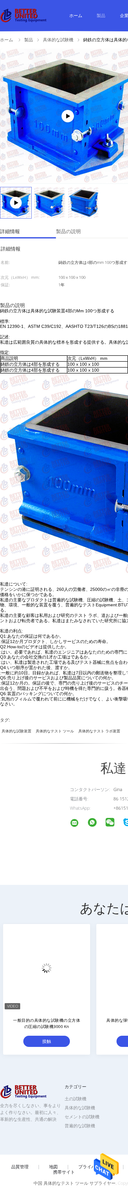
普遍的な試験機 (80, 1126)
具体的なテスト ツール (55, 731)
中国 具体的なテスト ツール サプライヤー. (76, 1183)
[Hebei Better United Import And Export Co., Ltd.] (78, 824)
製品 (101, 15)
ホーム (75, 15)
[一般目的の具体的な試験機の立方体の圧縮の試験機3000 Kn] (46, 967)
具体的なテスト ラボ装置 (99, 731)
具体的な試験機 (80, 1108)
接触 (46, 1041)
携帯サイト (64, 1172)
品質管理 (20, 1167)
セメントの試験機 (82, 1117)
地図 (53, 1167)
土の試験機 (75, 1099)
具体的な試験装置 (16, 731)
